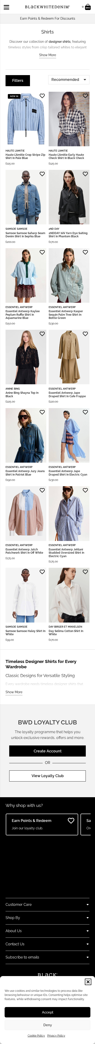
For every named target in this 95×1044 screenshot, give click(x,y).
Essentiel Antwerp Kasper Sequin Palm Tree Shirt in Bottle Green (66, 315)
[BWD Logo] (47, 7)
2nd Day (54, 228)
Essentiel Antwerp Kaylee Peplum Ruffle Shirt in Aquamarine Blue (23, 315)
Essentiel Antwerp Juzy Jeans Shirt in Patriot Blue (25, 473)
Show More (47, 55)
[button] (88, 982)
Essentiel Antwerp (19, 307)
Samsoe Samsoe (16, 228)
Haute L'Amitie (15, 150)
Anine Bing (13, 388)
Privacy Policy (56, 1035)
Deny (47, 1025)
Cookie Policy (36, 1035)
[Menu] (8, 7)
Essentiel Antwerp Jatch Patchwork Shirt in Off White (24, 551)
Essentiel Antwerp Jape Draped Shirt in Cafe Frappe (67, 394)
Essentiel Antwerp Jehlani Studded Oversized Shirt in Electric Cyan (66, 553)
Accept (47, 1012)
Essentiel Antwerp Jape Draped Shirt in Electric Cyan (68, 473)
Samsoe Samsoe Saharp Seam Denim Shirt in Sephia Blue (25, 235)
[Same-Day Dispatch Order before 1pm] (47, 18)
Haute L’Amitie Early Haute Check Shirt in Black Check (66, 156)
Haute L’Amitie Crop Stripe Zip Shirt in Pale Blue (25, 156)
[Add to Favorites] (42, 96)
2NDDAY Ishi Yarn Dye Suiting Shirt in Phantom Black (68, 235)
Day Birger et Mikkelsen (65, 626)
